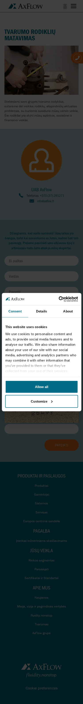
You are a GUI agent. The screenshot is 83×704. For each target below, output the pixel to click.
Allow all (41, 387)
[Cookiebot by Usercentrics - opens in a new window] (59, 299)
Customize (39, 401)
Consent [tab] (15, 311)
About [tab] (68, 311)
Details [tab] (41, 311)
